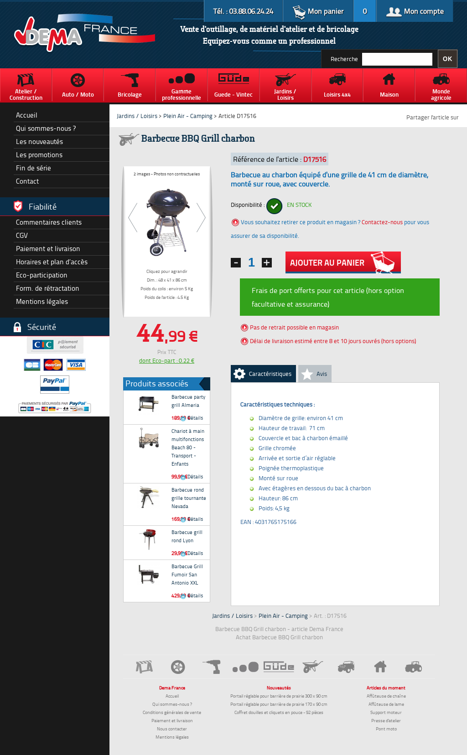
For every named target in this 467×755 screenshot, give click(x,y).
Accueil (26, 115)
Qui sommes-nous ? (46, 128)
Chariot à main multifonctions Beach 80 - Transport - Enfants (187, 447)
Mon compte (423, 11)
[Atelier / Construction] (144, 666)
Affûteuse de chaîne (386, 696)
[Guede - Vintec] (279, 666)
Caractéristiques (270, 374)
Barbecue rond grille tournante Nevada (188, 497)
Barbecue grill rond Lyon (186, 536)
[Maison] (380, 667)
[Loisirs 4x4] (346, 667)
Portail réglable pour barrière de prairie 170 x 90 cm (278, 704)
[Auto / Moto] (178, 667)
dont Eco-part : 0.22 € (166, 360)
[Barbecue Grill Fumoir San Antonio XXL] (148, 573)
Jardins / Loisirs (137, 116)
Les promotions (39, 154)
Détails (194, 417)
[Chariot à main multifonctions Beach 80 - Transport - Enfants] (148, 438)
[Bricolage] (212, 667)
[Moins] (236, 262)
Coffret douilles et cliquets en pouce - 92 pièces (278, 712)
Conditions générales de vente (172, 712)
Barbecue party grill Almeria (188, 400)
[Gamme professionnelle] (245, 666)
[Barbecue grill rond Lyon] (148, 539)
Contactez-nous (382, 222)
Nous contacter (172, 728)
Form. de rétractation (47, 288)
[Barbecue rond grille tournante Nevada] (148, 497)
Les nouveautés (39, 141)
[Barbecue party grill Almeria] (148, 404)
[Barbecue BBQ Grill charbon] (167, 220)
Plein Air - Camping (188, 116)
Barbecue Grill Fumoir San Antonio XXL (187, 574)
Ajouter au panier (327, 262)
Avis (322, 374)
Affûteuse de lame (386, 704)
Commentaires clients (49, 222)
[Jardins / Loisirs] (313, 666)
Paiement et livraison (48, 248)
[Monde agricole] (414, 667)
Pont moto (386, 728)
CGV (22, 235)
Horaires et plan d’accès (52, 262)
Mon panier (325, 11)
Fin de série (33, 168)
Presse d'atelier (386, 720)
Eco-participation (41, 275)
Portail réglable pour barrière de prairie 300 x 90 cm (278, 696)
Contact (27, 181)
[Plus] (267, 262)
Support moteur (386, 712)
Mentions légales (42, 301)
